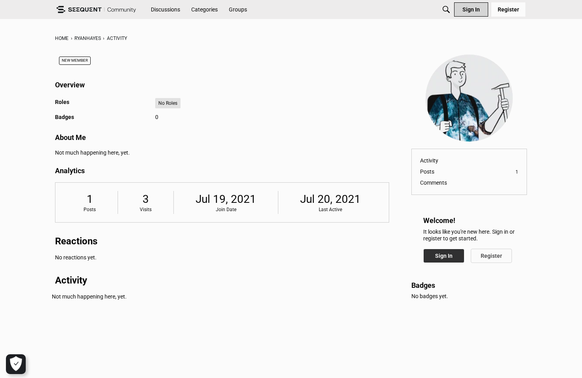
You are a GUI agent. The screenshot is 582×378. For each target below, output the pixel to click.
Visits (146, 209)
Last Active (330, 209)
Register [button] (491, 256)
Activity (429, 160)
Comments (433, 183)
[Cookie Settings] (16, 364)
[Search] (446, 9)
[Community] (96, 9)
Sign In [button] (444, 256)
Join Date (226, 209)
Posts (90, 209)
